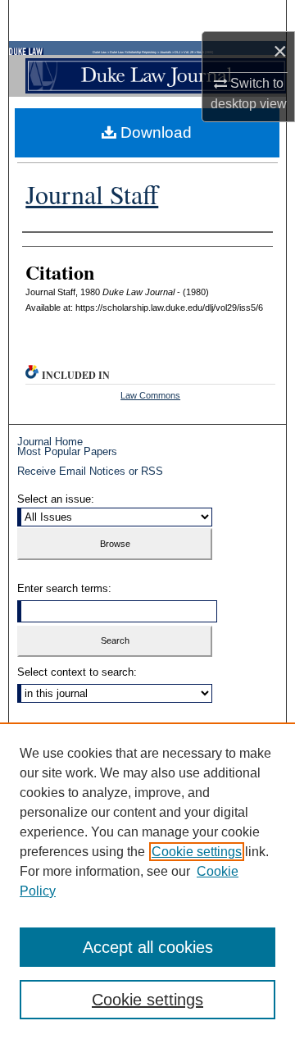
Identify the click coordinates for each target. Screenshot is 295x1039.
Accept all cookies (148, 947)
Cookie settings (197, 852)
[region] (147, 880)
